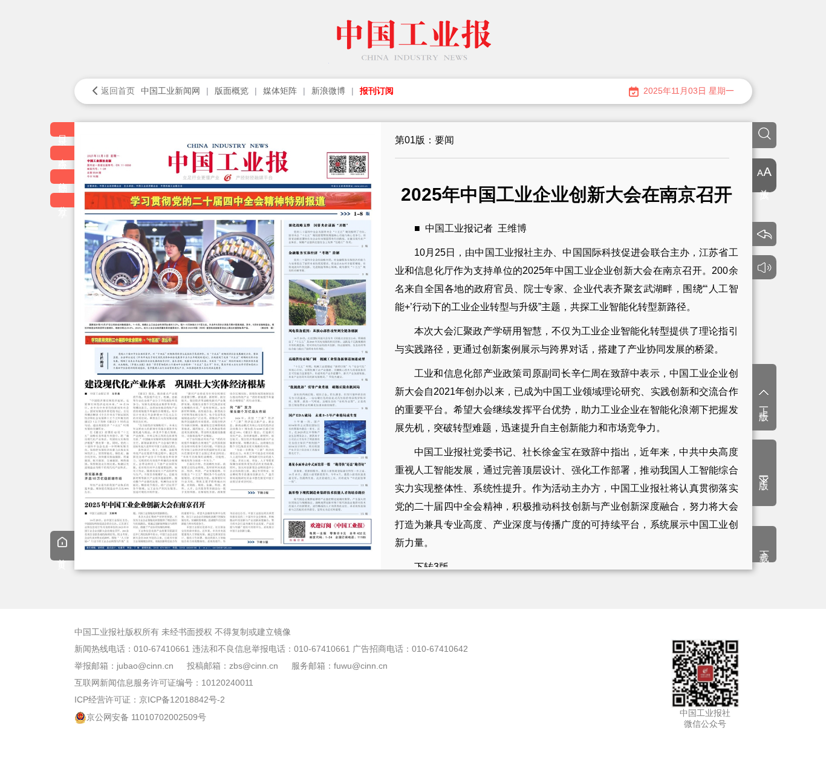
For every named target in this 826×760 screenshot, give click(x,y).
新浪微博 (328, 91)
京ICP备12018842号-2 (182, 699)
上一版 (764, 403)
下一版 (764, 472)
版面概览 (232, 91)
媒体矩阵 (280, 91)
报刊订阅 (377, 91)
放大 (764, 182)
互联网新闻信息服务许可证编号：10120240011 (163, 682)
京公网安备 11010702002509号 (146, 717)
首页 (62, 554)
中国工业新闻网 (170, 91)
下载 (764, 545)
